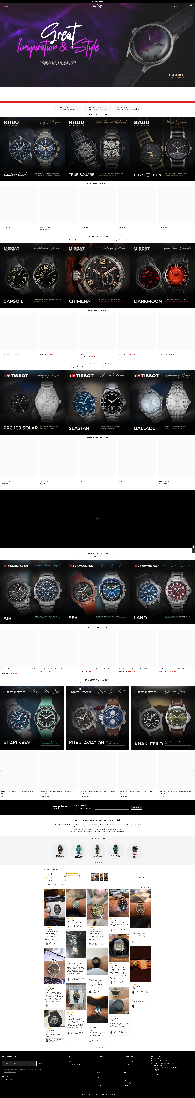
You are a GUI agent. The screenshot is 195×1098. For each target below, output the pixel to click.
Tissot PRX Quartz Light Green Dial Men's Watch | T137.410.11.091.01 (136, 479)
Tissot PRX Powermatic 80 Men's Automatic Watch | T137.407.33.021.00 (53, 480)
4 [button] (99, 862)
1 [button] (93, 862)
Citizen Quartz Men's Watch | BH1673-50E (51, 669)
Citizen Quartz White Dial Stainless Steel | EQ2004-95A (133, 669)
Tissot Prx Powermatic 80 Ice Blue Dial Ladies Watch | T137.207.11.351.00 (172, 480)
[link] (67, 108)
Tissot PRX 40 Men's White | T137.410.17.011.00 (92, 479)
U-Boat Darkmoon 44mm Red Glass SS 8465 (170, 352)
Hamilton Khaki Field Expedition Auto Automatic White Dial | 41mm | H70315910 (176, 792)
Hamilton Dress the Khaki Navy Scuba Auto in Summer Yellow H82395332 (56, 792)
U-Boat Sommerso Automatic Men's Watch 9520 (131, 352)
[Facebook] (2, 1079)
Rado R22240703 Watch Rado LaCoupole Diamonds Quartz (174, 225)
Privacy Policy (34, 1069)
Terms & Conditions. (10, 1071)
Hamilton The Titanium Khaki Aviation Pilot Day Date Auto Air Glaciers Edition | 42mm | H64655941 (97, 792)
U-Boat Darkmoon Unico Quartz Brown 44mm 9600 (53, 352)
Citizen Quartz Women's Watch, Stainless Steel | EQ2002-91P (95, 669)
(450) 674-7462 (159, 1058)
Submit (41, 1063)
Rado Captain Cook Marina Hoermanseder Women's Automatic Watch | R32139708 (56, 226)
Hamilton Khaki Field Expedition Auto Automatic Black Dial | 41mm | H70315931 (136, 792)
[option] (97, 45)
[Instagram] (6, 1079)
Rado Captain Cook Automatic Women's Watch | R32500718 (134, 225)
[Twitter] (16, 1079)
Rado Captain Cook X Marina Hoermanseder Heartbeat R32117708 (18, 225)
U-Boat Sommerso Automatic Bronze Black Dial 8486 (14, 352)
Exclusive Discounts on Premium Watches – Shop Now (97, 101)
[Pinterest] (11, 1079)
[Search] (179, 6)
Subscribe (136, 807)
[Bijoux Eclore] (97, 45)
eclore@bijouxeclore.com (162, 1060)
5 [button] (101, 862)
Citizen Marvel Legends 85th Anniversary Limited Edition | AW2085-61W (18, 670)
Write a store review (144, 877)
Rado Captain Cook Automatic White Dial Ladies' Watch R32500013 (97, 225)
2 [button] (95, 862)
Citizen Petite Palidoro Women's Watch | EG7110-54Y (172, 669)
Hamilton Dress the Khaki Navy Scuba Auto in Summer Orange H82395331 (17, 792)
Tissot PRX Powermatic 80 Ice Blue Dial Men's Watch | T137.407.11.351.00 (14, 480)
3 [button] (97, 862)
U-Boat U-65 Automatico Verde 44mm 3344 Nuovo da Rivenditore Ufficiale (97, 353)
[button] (142, 851)
